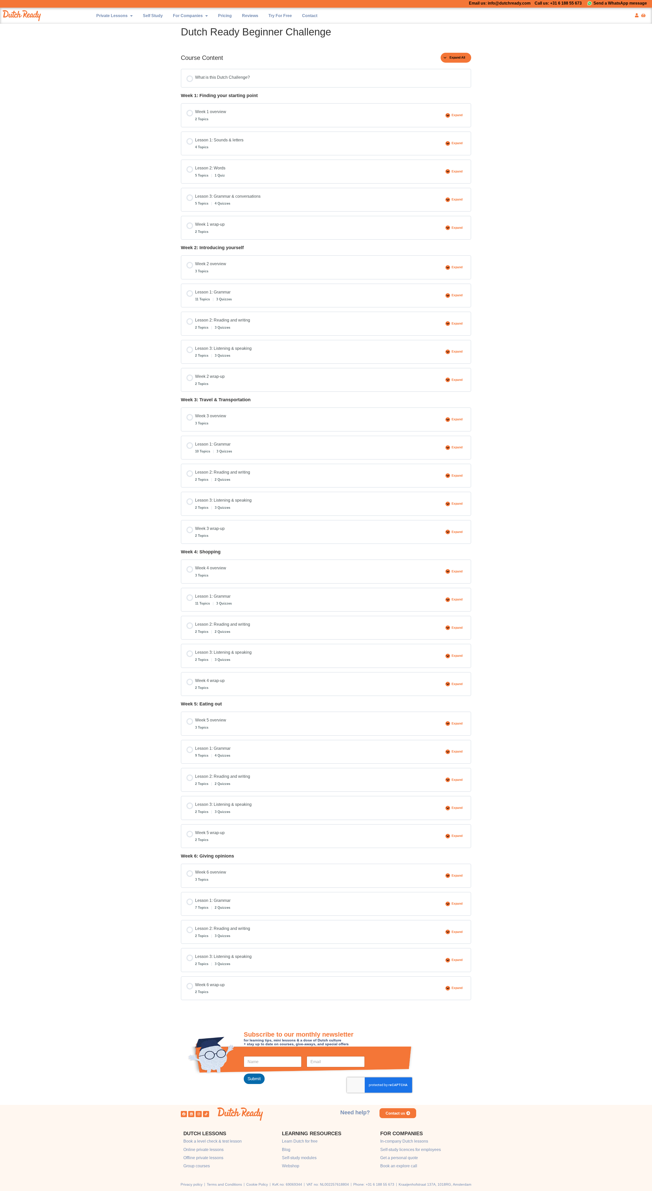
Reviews (250, 16)
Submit (254, 1078)
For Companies (188, 16)
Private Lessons (112, 16)
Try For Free (280, 16)
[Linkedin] (191, 1114)
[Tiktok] (206, 1114)
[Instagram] (199, 1114)
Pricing (225, 16)
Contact (309, 16)
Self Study (153, 16)
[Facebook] (184, 1114)
